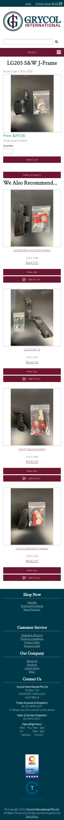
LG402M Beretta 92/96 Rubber (32, 250)
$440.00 (32, 263)
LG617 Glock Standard (32, 449)
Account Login (32, 645)
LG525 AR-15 (32, 349)
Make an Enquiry (32, 174)
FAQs (32, 671)
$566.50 (32, 362)
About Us (32, 661)
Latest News (32, 668)
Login (28, 3)
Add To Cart (34, 279)
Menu (32, 52)
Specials (32, 602)
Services (32, 664)
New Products (32, 609)
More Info (32, 272)
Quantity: (8, 145)
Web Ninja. (32, 816)
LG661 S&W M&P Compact (32, 548)
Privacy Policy (32, 642)
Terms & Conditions (32, 638)
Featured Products (32, 605)
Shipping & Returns (32, 635)
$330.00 (32, 462)
